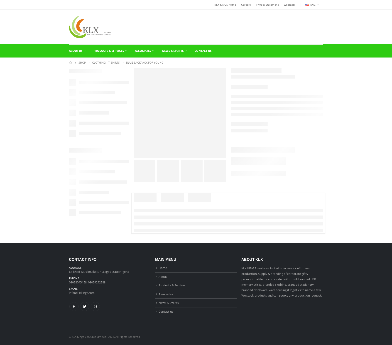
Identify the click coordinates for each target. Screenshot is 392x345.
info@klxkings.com (82, 293)
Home (163, 268)
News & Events (173, 51)
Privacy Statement (267, 4)
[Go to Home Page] (70, 62)
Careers (246, 4)
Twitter (84, 306)
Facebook (73, 306)
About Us (76, 51)
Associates (143, 51)
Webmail (289, 4)
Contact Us (203, 51)
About (163, 277)
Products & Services (108, 51)
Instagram (95, 306)
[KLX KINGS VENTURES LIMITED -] (90, 27)
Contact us (166, 311)
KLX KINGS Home (225, 4)
